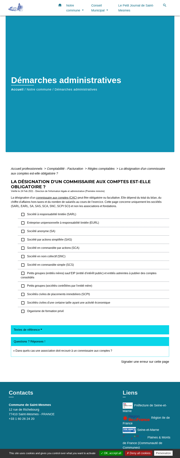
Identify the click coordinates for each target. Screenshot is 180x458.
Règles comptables (101, 168)
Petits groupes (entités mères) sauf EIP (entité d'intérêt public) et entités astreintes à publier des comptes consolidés (88, 275)
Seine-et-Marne (148, 430)
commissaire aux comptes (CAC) (56, 197)
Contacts (21, 393)
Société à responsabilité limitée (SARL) (48, 214)
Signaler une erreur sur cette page (145, 361)
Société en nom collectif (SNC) (43, 256)
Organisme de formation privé (42, 311)
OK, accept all (112, 453)
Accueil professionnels (27, 168)
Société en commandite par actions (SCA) (50, 248)
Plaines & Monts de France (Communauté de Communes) (146, 442)
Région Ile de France (146, 420)
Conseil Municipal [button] (98, 8)
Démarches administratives (76, 89)
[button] (60, 6)
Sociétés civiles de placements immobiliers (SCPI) (55, 294)
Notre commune (39, 89)
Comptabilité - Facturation (65, 168)
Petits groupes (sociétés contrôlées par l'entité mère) (56, 286)
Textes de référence (27, 329)
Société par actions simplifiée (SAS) (46, 240)
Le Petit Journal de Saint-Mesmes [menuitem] (136, 8)
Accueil (17, 89)
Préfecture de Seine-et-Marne (145, 408)
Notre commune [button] (73, 8)
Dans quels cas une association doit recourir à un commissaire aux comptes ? (63, 350)
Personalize (163, 453)
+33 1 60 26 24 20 (21, 418)
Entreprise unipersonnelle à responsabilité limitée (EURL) (60, 223)
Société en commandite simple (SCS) (47, 265)
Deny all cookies (139, 453)
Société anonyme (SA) (38, 231)
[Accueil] (30, 7)
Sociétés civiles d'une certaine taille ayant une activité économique (65, 303)
